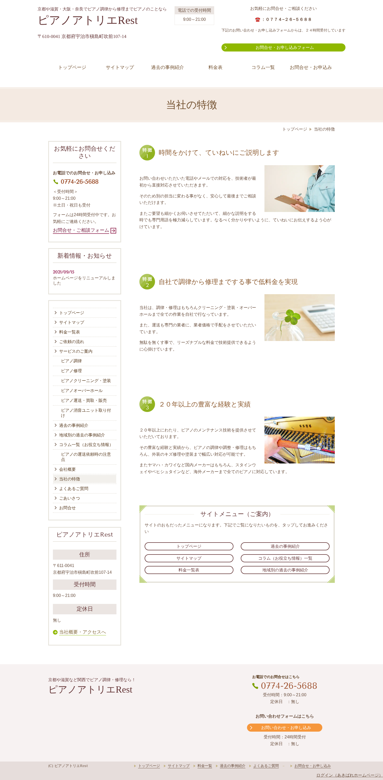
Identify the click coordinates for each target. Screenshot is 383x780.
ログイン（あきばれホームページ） (349, 775)
